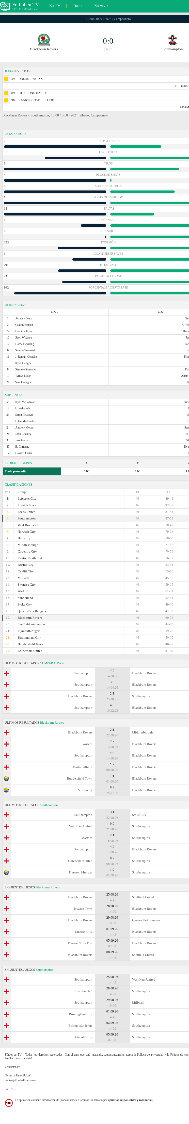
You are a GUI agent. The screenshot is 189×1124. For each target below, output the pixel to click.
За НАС (10, 1089)
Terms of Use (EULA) (18, 1075)
